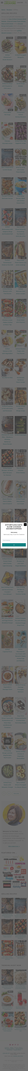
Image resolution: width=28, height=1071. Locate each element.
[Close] (25, 524)
